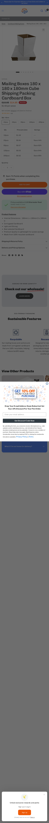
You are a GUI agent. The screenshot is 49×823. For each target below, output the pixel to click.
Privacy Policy (21, 437)
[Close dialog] (47, 383)
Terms (31, 437)
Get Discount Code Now (24, 421)
